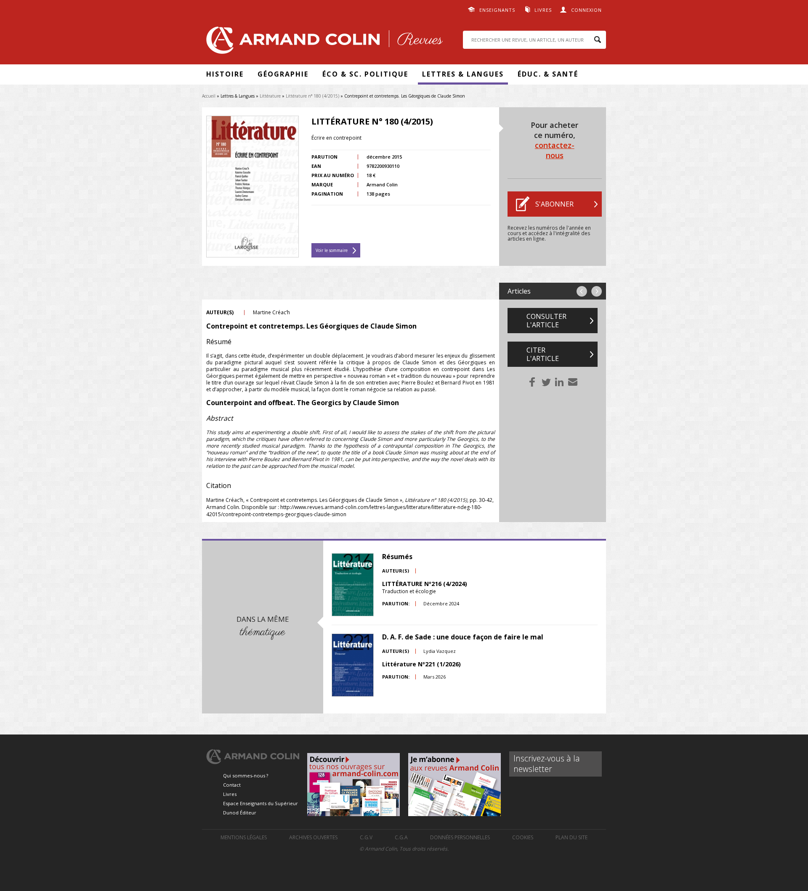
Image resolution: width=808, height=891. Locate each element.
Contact (232, 785)
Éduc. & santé (548, 74)
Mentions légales (244, 837)
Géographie (283, 74)
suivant (596, 291)
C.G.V (366, 837)
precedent (582, 291)
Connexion (586, 10)
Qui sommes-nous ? (245, 775)
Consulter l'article (546, 320)
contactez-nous (554, 150)
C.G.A (401, 837)
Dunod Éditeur (239, 812)
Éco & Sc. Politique (365, 74)
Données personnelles (460, 837)
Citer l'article (542, 354)
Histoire (225, 74)
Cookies (522, 837)
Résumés (397, 556)
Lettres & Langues (463, 74)
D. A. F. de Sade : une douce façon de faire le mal (462, 637)
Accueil (208, 96)
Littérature (270, 96)
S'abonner (554, 204)
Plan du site (571, 837)
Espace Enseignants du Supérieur (260, 803)
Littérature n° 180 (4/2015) (312, 96)
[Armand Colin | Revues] (322, 42)
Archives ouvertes (313, 837)
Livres (543, 10)
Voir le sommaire (332, 250)
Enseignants (497, 10)
